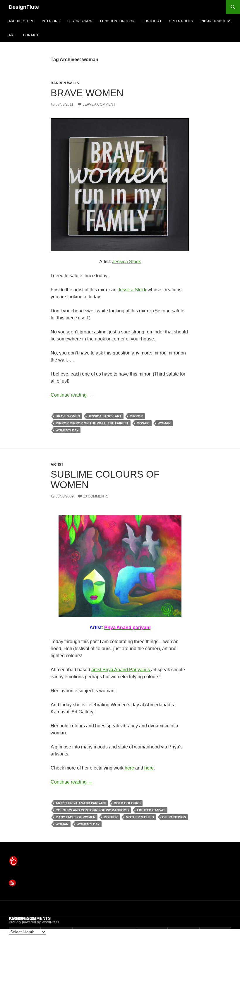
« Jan (15, 991)
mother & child (140, 817)
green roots (181, 21)
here (129, 767)
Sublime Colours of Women (105, 479)
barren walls (65, 83)
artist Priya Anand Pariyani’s (121, 669)
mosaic (143, 423)
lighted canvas (151, 810)
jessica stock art (104, 416)
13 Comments (95, 496)
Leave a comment (99, 104)
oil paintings (174, 817)
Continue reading (71, 395)
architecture (21, 21)
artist (57, 464)
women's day (67, 430)
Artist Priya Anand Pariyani (81, 803)
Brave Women (87, 92)
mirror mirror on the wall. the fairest (92, 423)
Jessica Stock (126, 261)
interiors (50, 21)
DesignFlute (24, 7)
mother (111, 817)
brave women (68, 416)
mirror (136, 416)
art (12, 35)
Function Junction (117, 21)
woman (164, 423)
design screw (79, 21)
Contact (31, 35)
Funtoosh (152, 21)
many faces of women (75, 817)
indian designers (216, 21)
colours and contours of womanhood (92, 810)
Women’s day (88, 824)
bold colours (127, 803)
